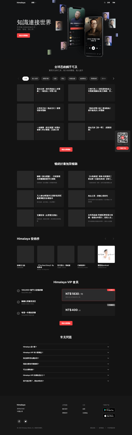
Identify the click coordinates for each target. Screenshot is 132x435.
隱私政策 (92, 428)
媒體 (84, 409)
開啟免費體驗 (23, 35)
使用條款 (101, 428)
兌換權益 (85, 413)
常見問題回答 (111, 428)
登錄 (114, 2)
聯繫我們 (64, 413)
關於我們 (64, 409)
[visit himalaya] (21, 3)
